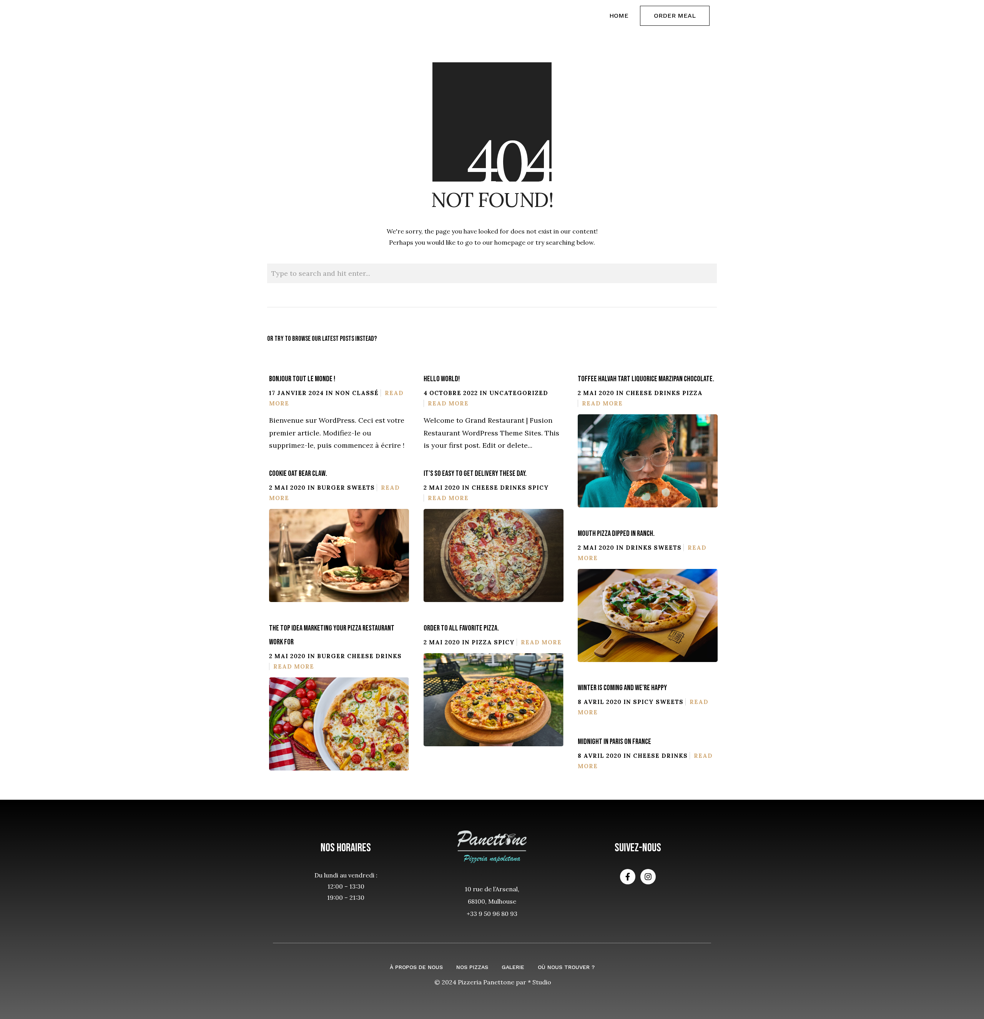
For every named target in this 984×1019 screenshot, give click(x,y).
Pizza (692, 393)
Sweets (361, 487)
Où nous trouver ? (566, 967)
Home (618, 15)
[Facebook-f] (627, 876)
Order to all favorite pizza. (461, 628)
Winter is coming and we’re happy (622, 687)
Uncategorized (518, 393)
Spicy (538, 487)
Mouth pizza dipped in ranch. (616, 533)
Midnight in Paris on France (614, 741)
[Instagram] (648, 876)
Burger (331, 487)
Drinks (667, 393)
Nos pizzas (472, 967)
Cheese (639, 393)
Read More (448, 403)
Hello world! (442, 379)
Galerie (513, 967)
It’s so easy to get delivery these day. (475, 473)
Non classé (357, 393)
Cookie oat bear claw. (298, 473)
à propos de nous (416, 967)
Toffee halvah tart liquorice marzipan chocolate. (646, 379)
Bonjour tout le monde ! (302, 379)
